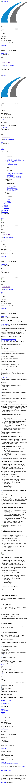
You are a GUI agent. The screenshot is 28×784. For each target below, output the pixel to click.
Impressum (3, 770)
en (1, 74)
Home (2, 324)
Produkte (7, 324)
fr (2, 74)
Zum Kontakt (4, 53)
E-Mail (2, 655)
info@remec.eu (4, 748)
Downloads (6, 208)
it (3, 74)
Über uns (3, 712)
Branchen (3, 707)
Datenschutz (9, 770)
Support (3, 67)
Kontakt (6, 205)
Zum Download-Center (6, 377)
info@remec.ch (4, 45)
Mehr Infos (3, 782)
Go (16, 29)
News (5, 203)
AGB (14, 770)
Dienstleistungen (5, 710)
